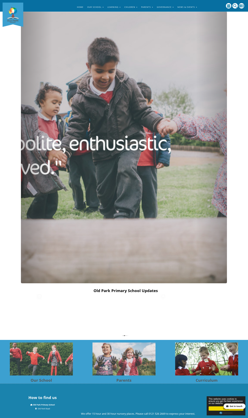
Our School (94, 7)
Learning (113, 7)
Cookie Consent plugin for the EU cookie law (226, 413)
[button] (36, 141)
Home (80, 7)
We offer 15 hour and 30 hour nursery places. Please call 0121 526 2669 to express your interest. (108, 413)
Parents (146, 7)
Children (130, 7)
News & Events (186, 7)
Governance (164, 7)
